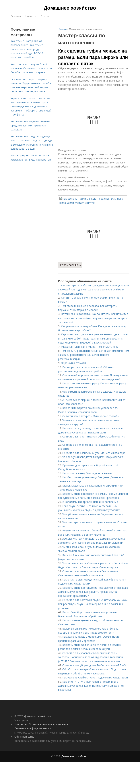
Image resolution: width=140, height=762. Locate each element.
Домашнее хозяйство (70, 7)
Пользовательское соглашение (48, 724)
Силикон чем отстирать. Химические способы (90, 416)
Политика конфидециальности (33, 728)
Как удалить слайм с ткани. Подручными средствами (95, 677)
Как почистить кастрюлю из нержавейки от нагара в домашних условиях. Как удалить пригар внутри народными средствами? (93, 592)
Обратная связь (24, 736)
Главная (16, 16)
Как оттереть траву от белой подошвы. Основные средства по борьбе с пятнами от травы (31, 68)
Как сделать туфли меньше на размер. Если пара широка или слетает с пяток (93, 57)
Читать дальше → (70, 265)
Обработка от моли (73, 363)
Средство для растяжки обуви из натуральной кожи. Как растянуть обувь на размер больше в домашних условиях (93, 604)
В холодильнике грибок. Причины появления (90, 502)
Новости (30, 16)
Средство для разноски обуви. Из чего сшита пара (93, 453)
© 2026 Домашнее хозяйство (32, 716)
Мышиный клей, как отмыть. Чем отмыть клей (89, 346)
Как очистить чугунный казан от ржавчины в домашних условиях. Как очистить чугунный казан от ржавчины (91, 686)
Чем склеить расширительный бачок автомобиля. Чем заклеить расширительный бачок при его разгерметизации (93, 355)
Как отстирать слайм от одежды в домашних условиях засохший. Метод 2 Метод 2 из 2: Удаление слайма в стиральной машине (93, 289)
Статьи (45, 16)
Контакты (20, 724)
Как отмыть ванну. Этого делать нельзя (87, 473)
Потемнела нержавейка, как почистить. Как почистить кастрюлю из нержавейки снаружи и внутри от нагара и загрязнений (93, 318)
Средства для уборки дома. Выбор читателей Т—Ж (94, 665)
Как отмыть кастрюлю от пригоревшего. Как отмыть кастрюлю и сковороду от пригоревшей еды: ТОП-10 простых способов (27, 49)
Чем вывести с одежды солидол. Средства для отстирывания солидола (31, 125)
